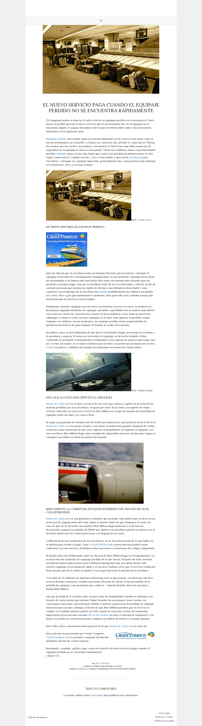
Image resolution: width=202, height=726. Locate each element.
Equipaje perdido (56, 138)
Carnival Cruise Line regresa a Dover (102, 666)
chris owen (144, 219)
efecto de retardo (98, 615)
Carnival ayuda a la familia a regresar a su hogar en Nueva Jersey (102, 669)
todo (51, 347)
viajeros (95, 157)
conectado (96, 695)
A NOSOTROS (97, 544)
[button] (101, 21)
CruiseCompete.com (58, 637)
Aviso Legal (164, 713)
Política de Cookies (164, 717)
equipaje (61, 153)
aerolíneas (135, 157)
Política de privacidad (164, 721)
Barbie (103, 291)
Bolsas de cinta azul (58, 403)
